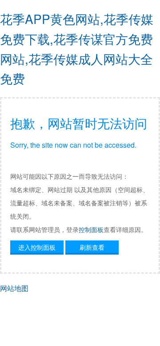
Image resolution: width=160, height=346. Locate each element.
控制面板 (91, 229)
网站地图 (14, 288)
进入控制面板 (37, 247)
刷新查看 (92, 247)
